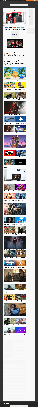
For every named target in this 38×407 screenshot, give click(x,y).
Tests (20, 0)
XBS (28, 0)
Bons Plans (24, 0)
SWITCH (29, 0)
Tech (12, 0)
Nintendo (6, 53)
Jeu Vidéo (9, 0)
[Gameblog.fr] (5, 0)
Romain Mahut (7, 25)
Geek (14, 0)
